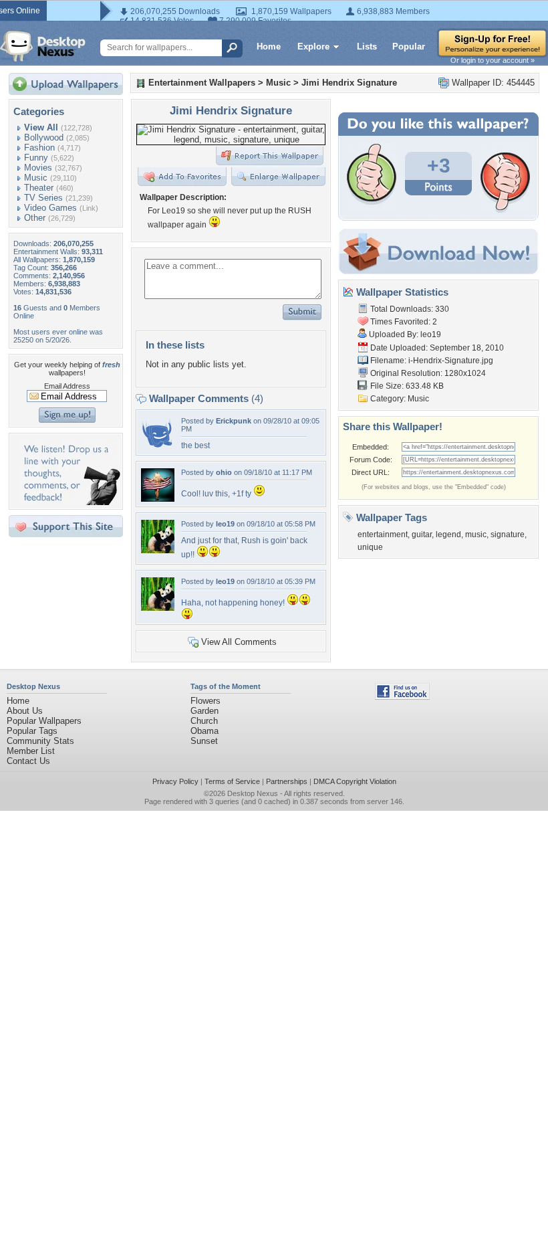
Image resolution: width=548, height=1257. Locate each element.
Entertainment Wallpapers (201, 83)
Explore (313, 46)
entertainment (383, 534)
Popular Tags (32, 731)
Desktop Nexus (252, 793)
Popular (408, 46)
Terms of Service (232, 781)
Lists (367, 46)
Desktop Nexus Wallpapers (43, 46)
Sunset (204, 741)
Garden (204, 711)
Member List (31, 751)
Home (269, 46)
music (476, 534)
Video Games (50, 208)
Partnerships (286, 781)
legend (448, 534)
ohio (224, 472)
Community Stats (40, 741)
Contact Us (28, 761)
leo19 (225, 524)
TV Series (43, 198)
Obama (204, 731)
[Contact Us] (69, 502)
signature (508, 534)
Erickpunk (233, 421)
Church (204, 721)
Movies (38, 168)
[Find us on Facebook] (402, 697)
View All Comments (239, 642)
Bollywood (43, 137)
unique (370, 547)
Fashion (39, 147)
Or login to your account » (492, 60)
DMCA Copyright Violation (354, 781)
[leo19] (157, 550)
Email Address (67, 386)
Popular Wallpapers (44, 721)
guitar (422, 534)
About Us (25, 711)
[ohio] (157, 499)
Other (34, 218)
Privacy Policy (175, 781)
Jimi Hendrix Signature (349, 83)
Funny (36, 158)
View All (41, 127)
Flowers (205, 701)
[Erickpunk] (157, 447)
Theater (38, 188)
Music (35, 178)
